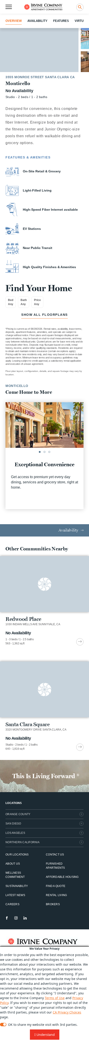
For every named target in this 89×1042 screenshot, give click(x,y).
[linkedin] (25, 918)
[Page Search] (80, 7)
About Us (12, 863)
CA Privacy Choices (67, 1012)
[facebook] (6, 918)
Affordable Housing (62, 877)
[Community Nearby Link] (44, 600)
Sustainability (16, 886)
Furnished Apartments (55, 865)
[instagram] (16, 918)
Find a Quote (55, 886)
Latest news (15, 895)
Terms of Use (55, 998)
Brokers (53, 904)
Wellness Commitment (15, 875)
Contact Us (55, 854)
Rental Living (56, 895)
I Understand (44, 1034)
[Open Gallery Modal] (39, 50)
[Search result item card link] (80, 641)
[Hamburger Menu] (8, 7)
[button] (40, 452)
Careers (12, 904)
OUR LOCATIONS (17, 854)
